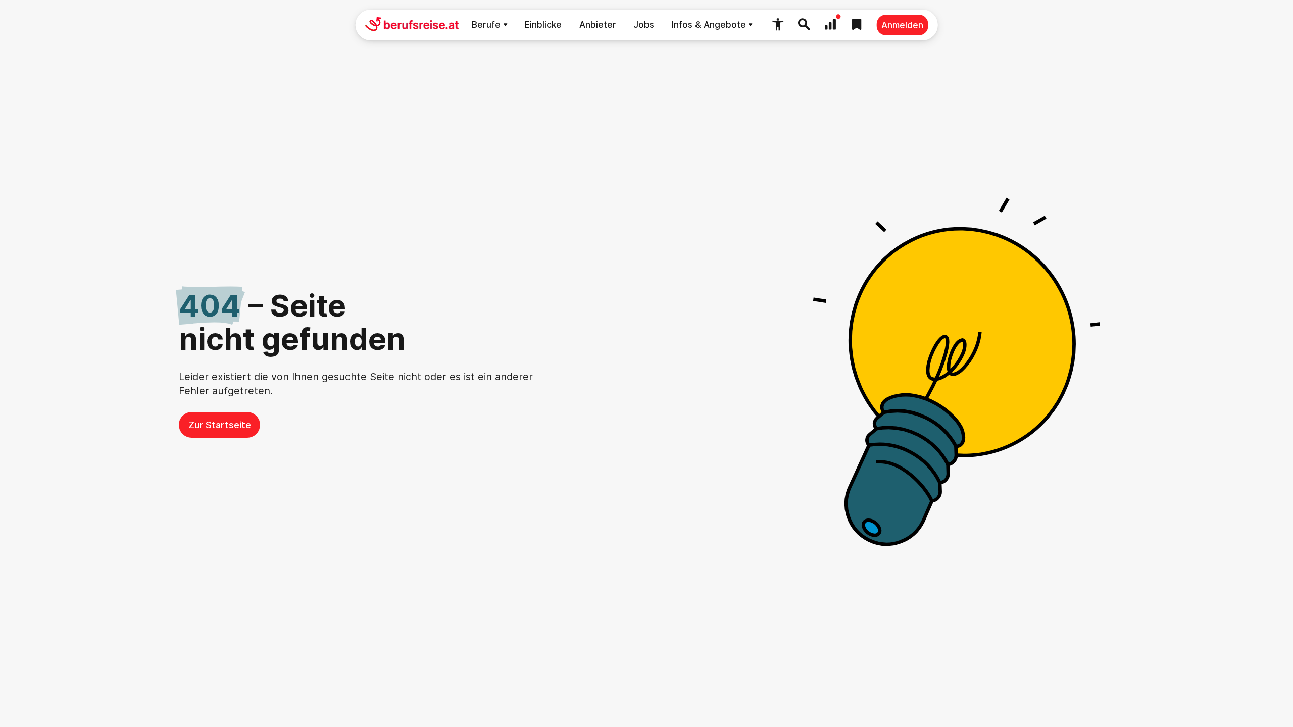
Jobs (643, 24)
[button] (778, 25)
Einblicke (543, 24)
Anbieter (597, 24)
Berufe (486, 24)
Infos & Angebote (709, 24)
